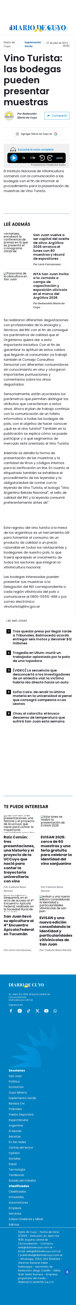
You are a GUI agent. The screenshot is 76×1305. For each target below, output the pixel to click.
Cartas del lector (21, 1147)
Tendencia (16, 1175)
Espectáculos (18, 1120)
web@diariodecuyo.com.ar (35, 1247)
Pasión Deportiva (21, 1114)
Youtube (46, 1011)
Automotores (18, 1202)
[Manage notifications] (67, 1272)
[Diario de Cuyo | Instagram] (49, 28)
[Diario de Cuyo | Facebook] (41, 28)
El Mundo (15, 1131)
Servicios (15, 1213)
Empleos (15, 1208)
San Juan (15, 1076)
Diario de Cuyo (9, 44)
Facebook (11, 1011)
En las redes (17, 1142)
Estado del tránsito (22, 1180)
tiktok (28, 1011)
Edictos (14, 1224)
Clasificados (17, 1191)
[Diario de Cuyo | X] (57, 28)
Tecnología (17, 1169)
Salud (12, 1164)
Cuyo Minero (18, 1092)
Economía (16, 1087)
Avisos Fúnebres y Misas (26, 1219)
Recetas (15, 1136)
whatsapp (55, 1011)
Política (14, 1081)
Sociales (14, 1158)
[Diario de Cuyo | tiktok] (64, 28)
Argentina (16, 1125)
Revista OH (16, 1103)
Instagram (20, 1011)
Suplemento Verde (33, 44)
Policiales (15, 1109)
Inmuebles (16, 1197)
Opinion (14, 1153)
